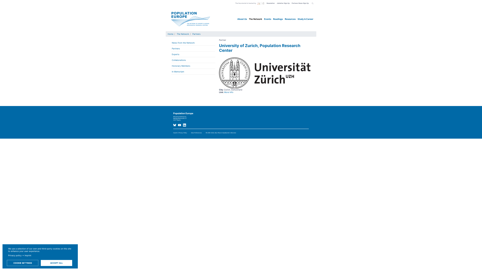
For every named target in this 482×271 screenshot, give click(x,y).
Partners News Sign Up (300, 3)
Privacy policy (15, 255)
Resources (290, 19)
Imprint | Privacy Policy (180, 132)
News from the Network (183, 43)
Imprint (28, 255)
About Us (242, 19)
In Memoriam (178, 71)
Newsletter (271, 3)
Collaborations (179, 60)
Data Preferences (196, 132)
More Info (228, 92)
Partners (196, 34)
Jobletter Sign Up (283, 3)
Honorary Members (181, 66)
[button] (312, 3)
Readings (278, 19)
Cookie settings (22, 263)
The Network (255, 19)
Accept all (56, 263)
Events (267, 19)
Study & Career (305, 19)
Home (170, 34)
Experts (175, 54)
